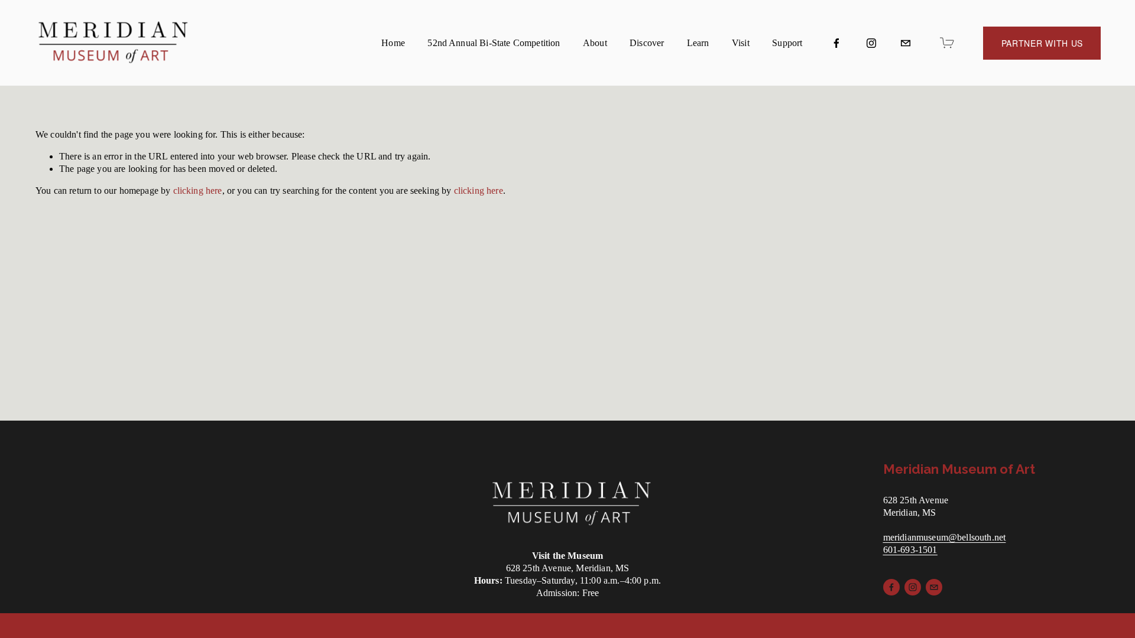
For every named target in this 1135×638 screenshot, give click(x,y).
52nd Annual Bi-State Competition (493, 43)
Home (393, 43)
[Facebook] (836, 43)
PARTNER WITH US (1042, 43)
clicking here (197, 190)
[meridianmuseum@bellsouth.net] (906, 43)
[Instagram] (871, 43)
